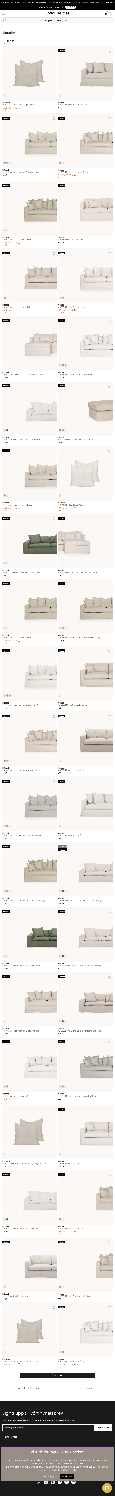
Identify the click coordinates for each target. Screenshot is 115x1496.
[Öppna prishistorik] (19, 108)
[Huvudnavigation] (3, 13)
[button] (57, 7)
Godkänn (67, 1476)
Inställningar (49, 1476)
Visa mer (57, 1375)
